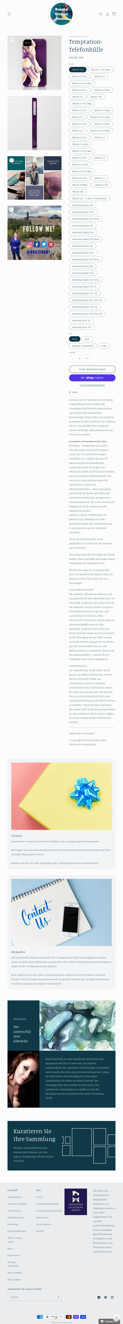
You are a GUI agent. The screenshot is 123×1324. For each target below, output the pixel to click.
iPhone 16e (96, 96)
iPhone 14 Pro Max (100, 117)
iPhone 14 (77, 130)
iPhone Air (77, 69)
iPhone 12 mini (80, 164)
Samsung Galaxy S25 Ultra (85, 218)
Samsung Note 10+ (82, 327)
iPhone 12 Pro (79, 157)
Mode (10, 1248)
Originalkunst (15, 1197)
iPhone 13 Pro (79, 137)
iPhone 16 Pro (79, 90)
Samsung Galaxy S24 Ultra (85, 239)
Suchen (39, 1197)
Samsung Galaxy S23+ (83, 252)
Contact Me (110, 1321)
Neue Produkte (15, 1272)
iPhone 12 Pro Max (82, 151)
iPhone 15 (77, 117)
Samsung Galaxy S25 (82, 205)
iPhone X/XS (101, 184)
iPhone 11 (99, 178)
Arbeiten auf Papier (17, 1203)
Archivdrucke (14, 1210)
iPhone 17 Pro (79, 76)
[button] (9, 14)
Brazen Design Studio (64, 1322)
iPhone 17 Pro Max (101, 69)
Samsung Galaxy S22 (82, 266)
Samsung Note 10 (81, 320)
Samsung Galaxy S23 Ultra (85, 259)
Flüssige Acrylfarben (13, 1264)
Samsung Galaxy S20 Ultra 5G (87, 313)
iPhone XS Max (79, 184)
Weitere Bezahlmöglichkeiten (92, 385)
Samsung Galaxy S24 (82, 225)
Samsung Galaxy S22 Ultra (85, 279)
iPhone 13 (99, 137)
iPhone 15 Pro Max (82, 103)
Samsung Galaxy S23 (82, 245)
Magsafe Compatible (83, 345)
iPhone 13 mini (80, 144)
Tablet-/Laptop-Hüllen (15, 1239)
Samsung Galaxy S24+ (83, 232)
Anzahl (72, 352)
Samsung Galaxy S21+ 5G (85, 293)
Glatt (74, 339)
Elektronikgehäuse (17, 1231)
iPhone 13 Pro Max (100, 130)
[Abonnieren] (58, 1297)
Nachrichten (42, 1217)
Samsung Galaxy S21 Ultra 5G (87, 300)
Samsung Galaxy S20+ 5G (85, 307)
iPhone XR (77, 191)
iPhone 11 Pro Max (82, 171)
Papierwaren (14, 1255)
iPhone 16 (77, 96)
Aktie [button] (75, 392)
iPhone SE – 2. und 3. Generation (89, 198)
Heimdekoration (16, 1217)
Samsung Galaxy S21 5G (84, 286)
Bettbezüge (13, 1224)
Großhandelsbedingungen (49, 1210)
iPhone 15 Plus (102, 110)
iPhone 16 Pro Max (82, 83)
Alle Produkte (14, 1279)
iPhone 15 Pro (79, 110)
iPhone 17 (99, 76)
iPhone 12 (99, 157)
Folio (104, 345)
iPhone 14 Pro (79, 123)
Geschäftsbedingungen (47, 1203)
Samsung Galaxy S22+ (83, 273)
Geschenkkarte (43, 1224)
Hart (87, 339)
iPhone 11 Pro (79, 178)
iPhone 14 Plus (102, 123)
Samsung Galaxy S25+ (83, 212)
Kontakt (40, 1231)
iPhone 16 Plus (102, 90)
